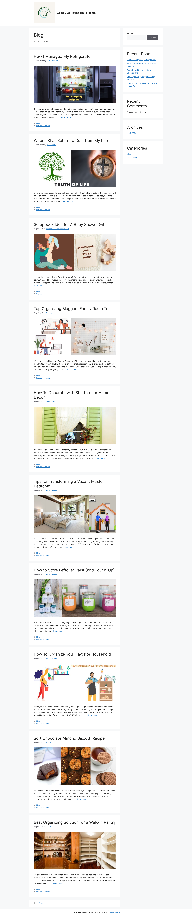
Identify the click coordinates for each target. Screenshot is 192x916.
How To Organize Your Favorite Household (72, 654)
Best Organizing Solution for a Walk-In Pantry (75, 822)
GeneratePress (115, 912)
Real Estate (132, 158)
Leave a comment (43, 126)
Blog (38, 123)
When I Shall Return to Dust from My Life (71, 140)
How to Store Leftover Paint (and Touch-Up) (74, 570)
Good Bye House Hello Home (76, 12)
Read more (66, 117)
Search (130, 33)
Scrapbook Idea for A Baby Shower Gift (70, 224)
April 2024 (131, 133)
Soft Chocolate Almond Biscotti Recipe (69, 738)
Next (42, 903)
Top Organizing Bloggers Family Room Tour (73, 308)
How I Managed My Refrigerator (63, 56)
